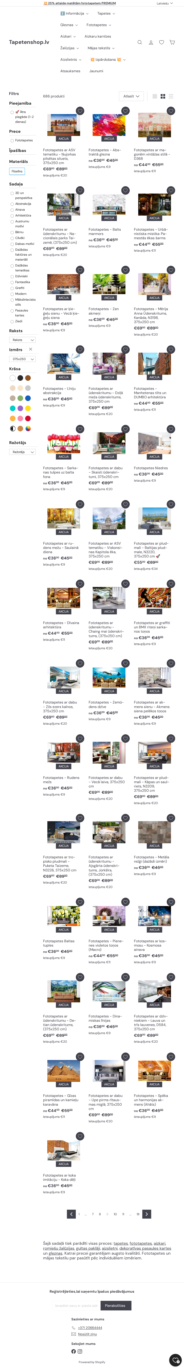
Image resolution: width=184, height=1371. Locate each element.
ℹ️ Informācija (72, 13)
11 (123, 1214)
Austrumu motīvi (21, 223)
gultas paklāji (88, 1248)
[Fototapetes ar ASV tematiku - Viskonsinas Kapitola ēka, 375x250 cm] (109, 536)
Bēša (13, 388)
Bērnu (19, 232)
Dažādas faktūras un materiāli (23, 255)
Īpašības (17, 150)
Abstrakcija (22, 204)
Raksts (16, 331)
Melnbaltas (13, 429)
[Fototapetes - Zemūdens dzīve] (109, 691)
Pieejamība (20, 103)
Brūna (28, 378)
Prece (15, 131)
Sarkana (28, 418)
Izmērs (15, 349)
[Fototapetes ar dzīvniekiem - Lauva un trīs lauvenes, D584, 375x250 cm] (154, 1009)
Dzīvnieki (21, 276)
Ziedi (18, 321)
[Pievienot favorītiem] (80, 111)
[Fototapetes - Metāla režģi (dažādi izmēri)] (154, 846)
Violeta (21, 408)
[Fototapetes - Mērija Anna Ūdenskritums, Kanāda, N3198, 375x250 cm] (154, 302)
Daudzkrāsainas (28, 429)
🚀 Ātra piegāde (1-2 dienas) (24, 117)
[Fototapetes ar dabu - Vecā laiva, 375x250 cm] (109, 768)
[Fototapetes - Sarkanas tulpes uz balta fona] (63, 459)
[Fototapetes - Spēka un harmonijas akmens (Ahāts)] (154, 1086)
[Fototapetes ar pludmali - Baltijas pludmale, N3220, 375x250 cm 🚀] (154, 536)
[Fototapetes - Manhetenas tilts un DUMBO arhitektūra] (154, 379)
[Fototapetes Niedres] (154, 455)
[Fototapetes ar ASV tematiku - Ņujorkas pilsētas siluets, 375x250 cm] (63, 143)
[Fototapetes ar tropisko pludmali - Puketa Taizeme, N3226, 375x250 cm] (63, 850)
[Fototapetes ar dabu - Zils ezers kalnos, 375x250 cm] (63, 693)
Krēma (21, 388)
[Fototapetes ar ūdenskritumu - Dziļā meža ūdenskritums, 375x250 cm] (109, 381)
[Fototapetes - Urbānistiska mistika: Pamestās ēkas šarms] (154, 220)
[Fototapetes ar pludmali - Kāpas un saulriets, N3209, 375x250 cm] (154, 770)
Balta (13, 378)
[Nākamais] (146, 1214)
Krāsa (15, 369)
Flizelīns (17, 171)
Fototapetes (97, 25)
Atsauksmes (70, 71)
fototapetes (141, 1243)
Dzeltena (28, 408)
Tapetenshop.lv (29, 42)
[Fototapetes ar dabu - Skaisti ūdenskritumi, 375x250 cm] (109, 459)
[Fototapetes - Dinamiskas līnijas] (109, 1005)
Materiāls (18, 161)
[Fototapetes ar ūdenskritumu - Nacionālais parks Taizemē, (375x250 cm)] (63, 222)
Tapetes (104, 13)
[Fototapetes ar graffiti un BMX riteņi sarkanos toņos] (154, 613)
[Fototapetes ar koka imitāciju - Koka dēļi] (63, 1164)
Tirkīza (13, 408)
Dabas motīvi (24, 244)
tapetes (121, 1243)
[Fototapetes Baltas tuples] (63, 929)
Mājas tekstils (99, 48)
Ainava (19, 209)
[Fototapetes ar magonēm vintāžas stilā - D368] (154, 140)
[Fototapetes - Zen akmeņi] (109, 298)
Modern (20, 294)
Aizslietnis (69, 59)
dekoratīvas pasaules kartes (145, 1248)
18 (138, 1214)
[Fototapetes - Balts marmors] (109, 218)
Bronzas (21, 429)
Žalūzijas (67, 48)
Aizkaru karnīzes (98, 36)
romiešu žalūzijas (58, 1248)
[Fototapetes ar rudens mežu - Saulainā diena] (63, 534)
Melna (21, 378)
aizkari (159, 1243)
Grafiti (19, 288)
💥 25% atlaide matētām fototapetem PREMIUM (80, 3)
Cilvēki (19, 238)
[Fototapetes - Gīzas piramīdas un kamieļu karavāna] (63, 1086)
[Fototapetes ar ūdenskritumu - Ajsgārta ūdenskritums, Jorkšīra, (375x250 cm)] (109, 852)
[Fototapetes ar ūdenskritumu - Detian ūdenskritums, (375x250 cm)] (63, 1009)
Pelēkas (28, 388)
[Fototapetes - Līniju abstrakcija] (63, 377)
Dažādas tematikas (21, 267)
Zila (28, 398)
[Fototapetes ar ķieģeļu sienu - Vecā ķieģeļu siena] (63, 300)
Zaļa (21, 398)
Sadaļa (16, 184)
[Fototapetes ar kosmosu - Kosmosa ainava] (154, 931)
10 (115, 1214)
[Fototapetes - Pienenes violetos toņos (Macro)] (109, 931)
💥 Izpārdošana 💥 (106, 59)
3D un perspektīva (23, 195)
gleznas (55, 1253)
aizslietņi (110, 1248)
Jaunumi (96, 71)
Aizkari (66, 36)
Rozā (21, 418)
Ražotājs (17, 442)
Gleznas (67, 25)
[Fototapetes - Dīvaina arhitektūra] (63, 611)
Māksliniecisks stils (25, 302)
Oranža (13, 418)
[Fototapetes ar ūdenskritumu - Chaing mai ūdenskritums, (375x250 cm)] (109, 616)
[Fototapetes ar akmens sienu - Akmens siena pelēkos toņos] (154, 693)
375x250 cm (19, 359)
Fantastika (22, 282)
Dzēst (31, 349)
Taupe (13, 398)
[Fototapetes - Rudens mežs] (63, 766)
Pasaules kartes (21, 312)
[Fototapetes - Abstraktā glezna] (109, 138)
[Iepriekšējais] (71, 1214)
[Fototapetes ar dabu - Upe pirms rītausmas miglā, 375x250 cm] (109, 1088)
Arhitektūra (22, 215)
